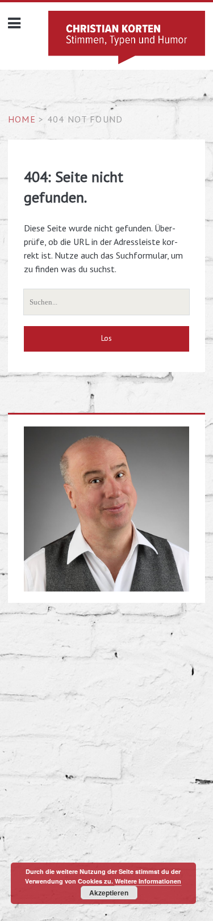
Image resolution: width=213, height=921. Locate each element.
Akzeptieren (108, 893)
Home (22, 119)
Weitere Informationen (148, 881)
